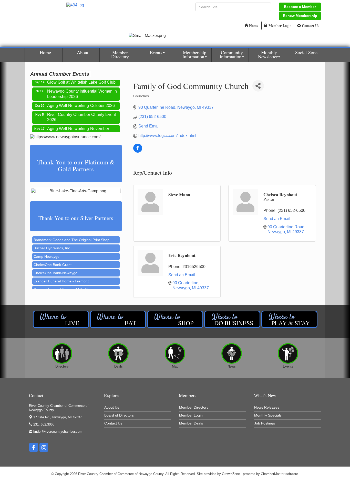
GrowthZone (231, 474)
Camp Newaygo (46, 253)
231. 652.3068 (43, 424)
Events (156, 52)
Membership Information (194, 54)
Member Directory (120, 54)
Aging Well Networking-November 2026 (78, 128)
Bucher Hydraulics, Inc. (52, 244)
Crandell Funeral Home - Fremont (61, 277)
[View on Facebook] (137, 151)
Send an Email (276, 218)
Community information (231, 54)
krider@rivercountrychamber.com (57, 431)
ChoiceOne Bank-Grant (52, 261)
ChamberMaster (272, 474)
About (82, 52)
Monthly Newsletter (268, 54)
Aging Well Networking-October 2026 (81, 102)
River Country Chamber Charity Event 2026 (81, 113)
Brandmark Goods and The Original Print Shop (71, 236)
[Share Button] (258, 86)
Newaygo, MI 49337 (57, 417)
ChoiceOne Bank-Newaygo (55, 269)
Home (45, 52)
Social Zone (306, 52)
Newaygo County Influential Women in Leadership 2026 (82, 90)
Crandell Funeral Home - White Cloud (64, 285)
